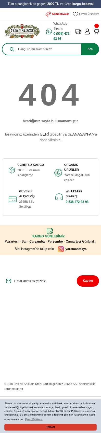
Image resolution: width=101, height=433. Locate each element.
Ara (90, 49)
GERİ (44, 134)
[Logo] (22, 31)
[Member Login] (87, 31)
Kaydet (88, 280)
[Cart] (96, 31)
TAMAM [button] (50, 427)
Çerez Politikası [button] (33, 419)
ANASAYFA (81, 134)
